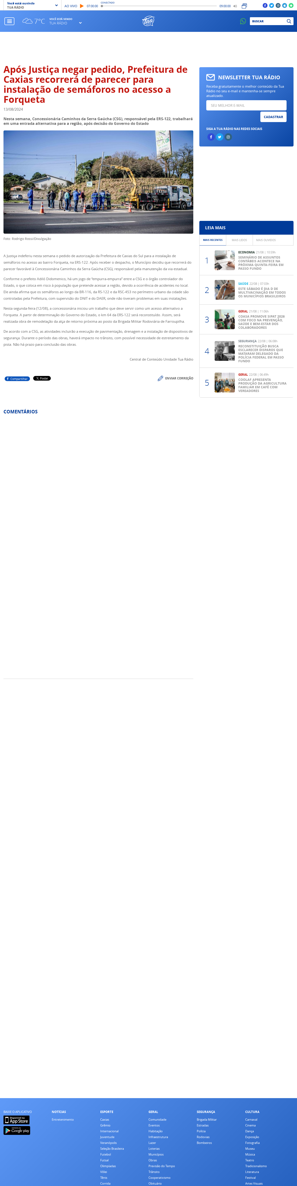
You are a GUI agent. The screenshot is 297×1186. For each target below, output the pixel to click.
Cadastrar (273, 117)
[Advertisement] (149, 48)
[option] (213, 240)
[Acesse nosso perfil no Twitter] (271, 5)
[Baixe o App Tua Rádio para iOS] (284, 5)
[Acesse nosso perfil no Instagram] (278, 5)
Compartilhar (19, 379)
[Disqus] (98, 480)
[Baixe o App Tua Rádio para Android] (291, 5)
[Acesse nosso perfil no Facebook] (265, 5)
